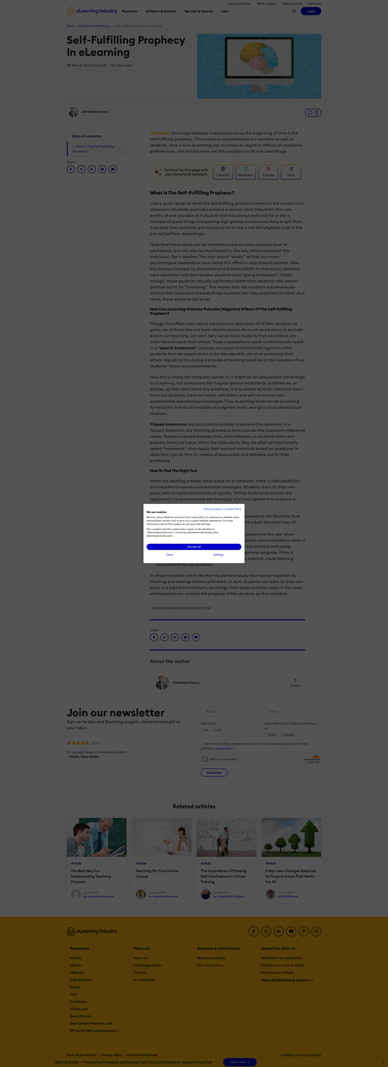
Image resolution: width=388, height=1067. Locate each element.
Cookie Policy (232, 509)
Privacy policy (212, 509)
